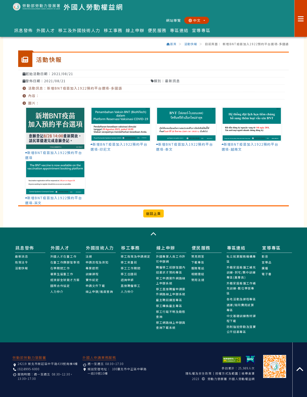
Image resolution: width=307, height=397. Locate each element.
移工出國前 (129, 274)
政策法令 (21, 262)
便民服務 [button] (157, 30)
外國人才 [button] (45, 30)
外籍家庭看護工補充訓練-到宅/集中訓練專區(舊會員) (241, 272)
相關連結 (197, 274)
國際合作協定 (60, 286)
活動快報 (190, 44)
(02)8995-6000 (28, 369)
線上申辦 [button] (135, 30)
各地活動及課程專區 (241, 299)
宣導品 (266, 262)
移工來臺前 (129, 262)
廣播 (265, 268)
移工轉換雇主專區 (169, 306)
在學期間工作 (60, 268)
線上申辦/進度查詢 (99, 291)
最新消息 (21, 256)
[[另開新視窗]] (250, 359)
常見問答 (197, 256)
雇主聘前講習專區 (169, 300)
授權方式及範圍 (226, 373)
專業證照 (92, 268)
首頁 (173, 44)
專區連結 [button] (179, 30)
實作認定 (92, 280)
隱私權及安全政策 (198, 373)
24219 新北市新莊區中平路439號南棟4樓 (48, 364)
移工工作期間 (130, 268)
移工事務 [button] (113, 30)
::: (20, 44)
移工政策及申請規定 (135, 256)
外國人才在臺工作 (63, 256)
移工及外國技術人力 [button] (79, 30)
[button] (153, 233)
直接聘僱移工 (130, 286)
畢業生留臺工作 (61, 274)
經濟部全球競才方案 (65, 280)
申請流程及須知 (97, 262)
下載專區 (197, 262)
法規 (89, 256)
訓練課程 (92, 274)
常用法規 (197, 280)
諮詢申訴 (127, 280)
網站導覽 (173, 20)
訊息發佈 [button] (23, 30)
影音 (265, 256)
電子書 (266, 274)
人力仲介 (56, 291)
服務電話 (197, 268)
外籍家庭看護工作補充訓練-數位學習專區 (241, 288)
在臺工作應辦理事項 (65, 262)
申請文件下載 (95, 286)
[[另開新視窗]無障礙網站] (232, 359)
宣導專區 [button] (201, 30)
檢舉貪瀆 (248, 373)
